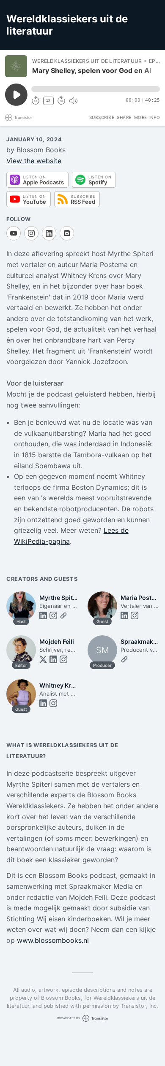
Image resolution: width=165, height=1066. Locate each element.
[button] (95, 89)
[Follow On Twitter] (43, 659)
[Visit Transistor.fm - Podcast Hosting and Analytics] (18, 117)
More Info (147, 117)
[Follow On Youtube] (13, 233)
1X (48, 101)
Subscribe (102, 117)
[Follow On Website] (63, 615)
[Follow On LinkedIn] (49, 233)
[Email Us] (67, 233)
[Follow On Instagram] (31, 233)
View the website (33, 161)
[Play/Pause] (16, 66)
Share (124, 117)
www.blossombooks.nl (53, 940)
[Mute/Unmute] (73, 101)
